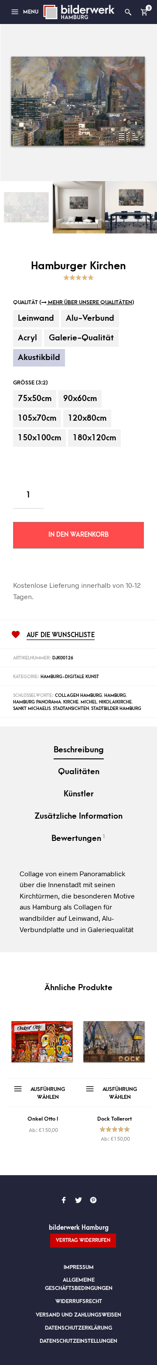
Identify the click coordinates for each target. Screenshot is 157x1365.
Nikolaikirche (115, 702)
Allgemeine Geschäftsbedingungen (79, 1284)
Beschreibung (79, 750)
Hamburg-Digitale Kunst (70, 676)
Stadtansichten (71, 708)
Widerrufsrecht (78, 1301)
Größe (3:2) (30, 383)
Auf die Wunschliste (61, 635)
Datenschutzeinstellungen (78, 1341)
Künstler (79, 794)
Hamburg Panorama (37, 702)
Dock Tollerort (114, 1119)
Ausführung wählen (48, 1093)
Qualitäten (78, 771)
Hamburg (115, 695)
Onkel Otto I (42, 1119)
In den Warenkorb (78, 534)
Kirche (70, 702)
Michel (89, 702)
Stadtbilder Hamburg (116, 708)
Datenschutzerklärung (78, 1328)
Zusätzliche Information (78, 816)
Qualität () (73, 302)
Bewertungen (78, 838)
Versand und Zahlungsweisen (78, 1315)
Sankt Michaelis (32, 708)
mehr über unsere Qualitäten (89, 302)
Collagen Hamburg (78, 695)
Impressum (79, 1267)
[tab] (78, 751)
